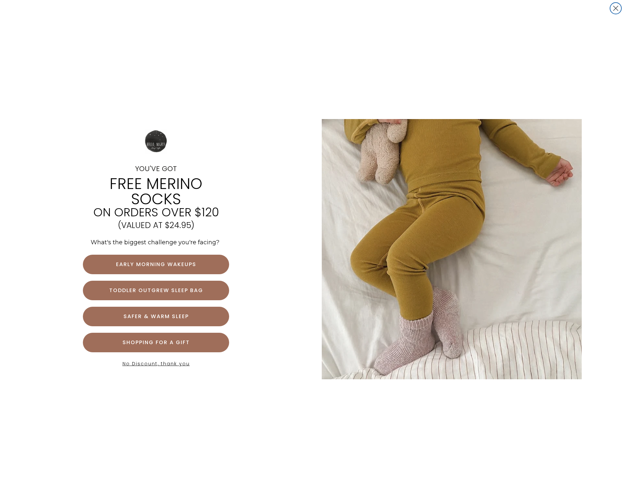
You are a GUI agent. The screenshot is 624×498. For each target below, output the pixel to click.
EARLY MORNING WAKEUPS (156, 264)
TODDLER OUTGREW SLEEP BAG (156, 290)
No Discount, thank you (156, 363)
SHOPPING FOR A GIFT (156, 342)
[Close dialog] (615, 8)
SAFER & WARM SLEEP (156, 316)
